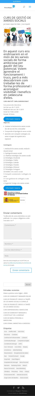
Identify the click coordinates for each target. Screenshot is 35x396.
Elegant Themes (21, 391)
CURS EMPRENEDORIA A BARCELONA (16, 310)
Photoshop (15, 371)
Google (22, 356)
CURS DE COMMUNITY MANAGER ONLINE (17, 296)
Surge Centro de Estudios (11, 378)
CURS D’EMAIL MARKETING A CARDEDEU (17, 323)
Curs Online (18, 347)
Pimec (21, 371)
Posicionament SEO (9, 374)
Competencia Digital (23, 341)
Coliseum (24, 337)
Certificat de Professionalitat (12, 337)
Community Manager (10, 341)
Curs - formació (8, 347)
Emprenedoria (8, 353)
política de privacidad (15, 263)
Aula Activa (21, 331)
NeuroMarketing (20, 368)
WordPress (23, 393)
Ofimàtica (7, 371)
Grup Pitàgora (16, 359)
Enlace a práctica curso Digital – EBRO (16, 293)
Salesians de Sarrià (22, 374)
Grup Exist (7, 359)
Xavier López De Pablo (13, 24)
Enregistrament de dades (21, 353)
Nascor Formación (9, 368)
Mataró (25, 365)
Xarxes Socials (24, 378)
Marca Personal (24, 362)
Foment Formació (13, 356)
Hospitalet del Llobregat (11, 362)
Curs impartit (26, 24)
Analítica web (12, 331)
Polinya (27, 371)
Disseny (25, 347)
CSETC (20, 344)
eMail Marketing (17, 350)
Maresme (6, 365)
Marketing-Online (16, 365)
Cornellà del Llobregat (10, 344)
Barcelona (7, 334)
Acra (5, 331)
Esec (5, 356)
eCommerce (7, 350)
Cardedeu (14, 334)
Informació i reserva (13, 119)
